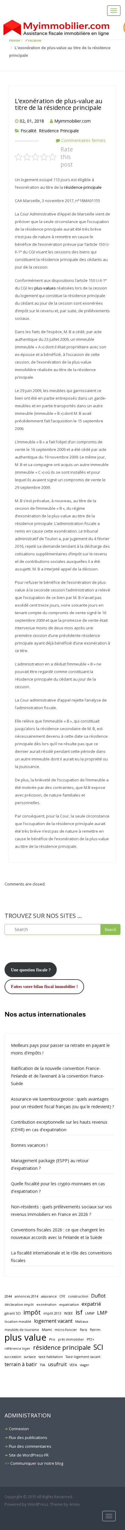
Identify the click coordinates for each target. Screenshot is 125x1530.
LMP (102, 1312)
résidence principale (83, 187)
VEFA (73, 1365)
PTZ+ (90, 1339)
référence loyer (17, 1348)
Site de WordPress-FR (29, 1455)
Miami (47, 1330)
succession (13, 1357)
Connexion (19, 1428)
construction (78, 1296)
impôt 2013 (52, 1313)
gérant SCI (13, 1313)
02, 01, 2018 (32, 121)
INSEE (68, 1313)
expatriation (69, 1304)
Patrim (95, 1330)
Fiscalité (33, 40)
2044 (8, 1296)
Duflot (98, 1295)
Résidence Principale (59, 131)
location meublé (18, 1321)
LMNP (89, 1313)
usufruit (57, 1364)
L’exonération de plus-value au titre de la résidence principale (59, 104)
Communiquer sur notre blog (36, 1463)
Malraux (81, 1321)
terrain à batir (21, 1364)
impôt (32, 1312)
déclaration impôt (19, 1304)
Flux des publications (28, 1437)
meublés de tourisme (22, 1330)
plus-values (45, 288)
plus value (25, 1337)
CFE (62, 1296)
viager (84, 1365)
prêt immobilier (71, 1339)
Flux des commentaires (30, 1446)
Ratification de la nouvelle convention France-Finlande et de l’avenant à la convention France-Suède (57, 1075)
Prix (52, 1339)
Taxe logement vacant (83, 1357)
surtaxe (30, 1357)
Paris (83, 1330)
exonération (46, 1304)
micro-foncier (66, 1330)
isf (79, 1312)
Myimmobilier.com (72, 121)
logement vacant (53, 1321)
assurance (49, 1296)
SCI (98, 1347)
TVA (42, 1365)
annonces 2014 (26, 1296)
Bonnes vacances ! (29, 1145)
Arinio (74, 1504)
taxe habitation (51, 1357)
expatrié (91, 1304)
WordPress (38, 1504)
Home (14, 40)
